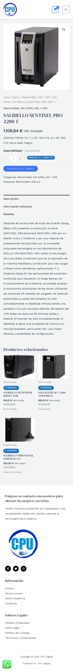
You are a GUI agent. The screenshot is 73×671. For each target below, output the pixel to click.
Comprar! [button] (11, 388)
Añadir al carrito (41, 157)
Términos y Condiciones (20, 638)
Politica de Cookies (17, 632)
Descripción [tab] (11, 198)
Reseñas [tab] (8, 214)
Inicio (6, 97)
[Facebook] (8, 569)
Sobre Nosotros (15, 598)
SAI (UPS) (27, 108)
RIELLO (35, 181)
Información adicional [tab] (17, 206)
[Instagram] (23, 569)
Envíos (9, 588)
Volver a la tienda (20, 168)
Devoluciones (13, 593)
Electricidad (29, 97)
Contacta (11, 603)
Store (15, 97)
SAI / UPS (44, 97)
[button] (64, 29)
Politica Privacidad (17, 622)
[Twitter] (16, 569)
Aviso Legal (12, 627)
